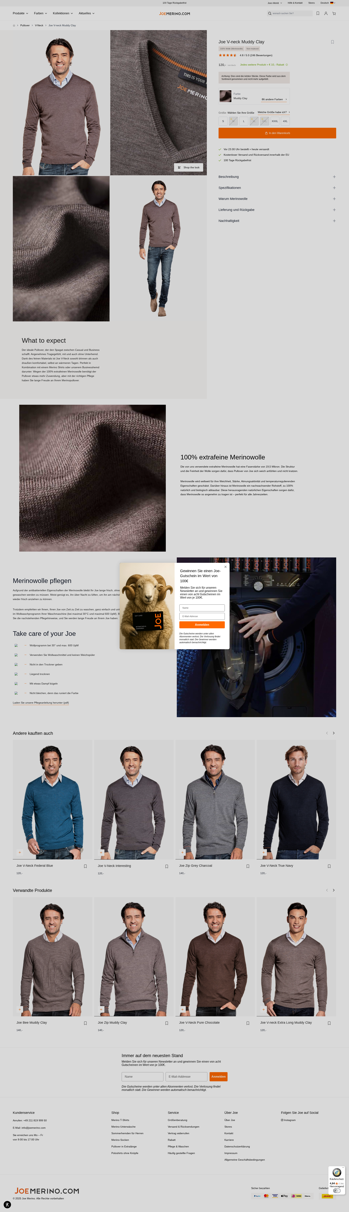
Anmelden (202, 624)
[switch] (337, 1191)
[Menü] (343, 1168)
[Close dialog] (225, 567)
